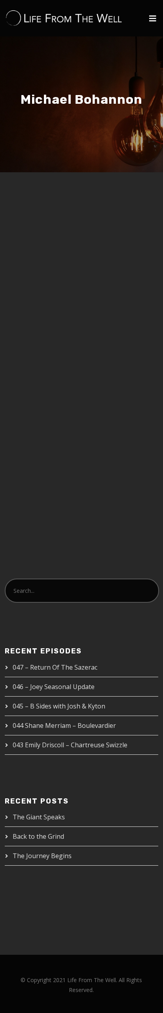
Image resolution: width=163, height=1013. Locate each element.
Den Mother (80, 344)
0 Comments (110, 352)
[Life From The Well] (64, 18)
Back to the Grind (38, 836)
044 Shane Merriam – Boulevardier (64, 725)
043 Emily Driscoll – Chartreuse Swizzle (70, 745)
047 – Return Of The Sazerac (55, 667)
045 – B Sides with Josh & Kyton (59, 706)
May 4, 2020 (36, 344)
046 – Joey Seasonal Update (54, 686)
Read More (36, 450)
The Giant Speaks (39, 817)
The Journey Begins (42, 855)
